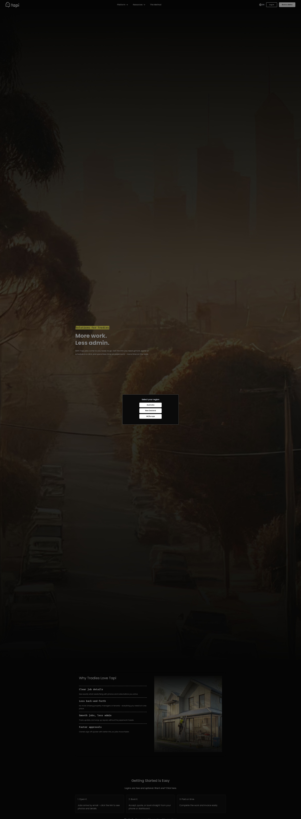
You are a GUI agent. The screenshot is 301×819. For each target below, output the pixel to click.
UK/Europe (150, 416)
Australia (150, 405)
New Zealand (150, 410)
